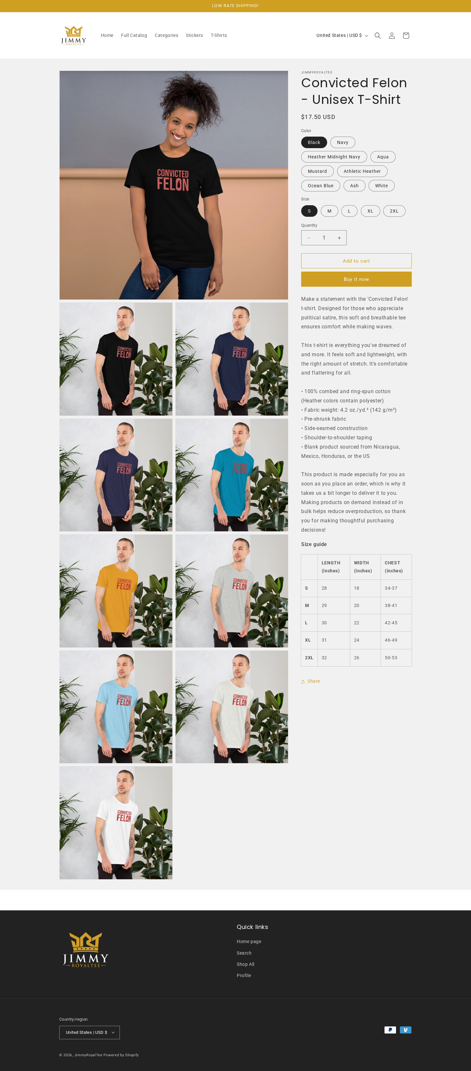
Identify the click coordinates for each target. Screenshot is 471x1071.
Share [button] (314, 681)
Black (314, 142)
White (381, 186)
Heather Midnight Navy (334, 157)
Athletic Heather (362, 171)
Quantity (309, 225)
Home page (249, 941)
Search (244, 952)
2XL (394, 211)
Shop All (245, 964)
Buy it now (356, 280)
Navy (343, 142)
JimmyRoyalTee (88, 1055)
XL (371, 211)
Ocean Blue (321, 186)
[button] (378, 36)
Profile (244, 975)
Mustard (317, 171)
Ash (354, 186)
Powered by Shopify (121, 1055)
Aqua (383, 157)
